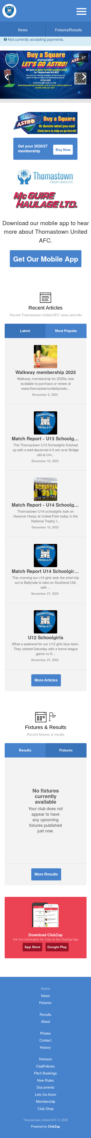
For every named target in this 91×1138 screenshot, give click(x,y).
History (45, 1047)
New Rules (45, 1080)
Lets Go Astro (45, 1094)
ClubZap (54, 1126)
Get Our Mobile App (45, 259)
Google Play (57, 947)
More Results (46, 874)
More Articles (46, 680)
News (23, 30)
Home (45, 989)
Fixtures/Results (68, 30)
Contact (45, 1040)
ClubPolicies (45, 1066)
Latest (25, 331)
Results (25, 750)
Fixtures (66, 750)
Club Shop (45, 1109)
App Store (32, 947)
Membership (45, 1101)
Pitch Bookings (45, 1073)
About (45, 1021)
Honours (45, 1059)
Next (84, 77)
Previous (7, 77)
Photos (45, 1033)
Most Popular (66, 331)
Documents (45, 1087)
